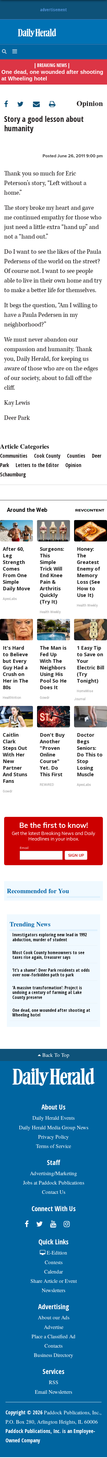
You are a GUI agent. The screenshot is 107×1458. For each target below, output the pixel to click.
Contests (54, 1262)
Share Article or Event (53, 1280)
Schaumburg (13, 474)
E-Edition (56, 1252)
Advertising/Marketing (53, 1173)
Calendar (53, 1271)
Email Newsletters (53, 1391)
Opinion (90, 102)
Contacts (53, 1345)
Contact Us (53, 1191)
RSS (53, 1382)
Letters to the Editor (37, 465)
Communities (13, 455)
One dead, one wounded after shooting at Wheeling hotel (52, 75)
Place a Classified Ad (53, 1336)
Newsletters (53, 1290)
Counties (76, 455)
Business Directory (53, 1354)
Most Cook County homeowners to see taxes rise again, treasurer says (48, 954)
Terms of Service (53, 1146)
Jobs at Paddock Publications (53, 1182)
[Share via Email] (41, 103)
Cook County (47, 455)
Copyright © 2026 (24, 1412)
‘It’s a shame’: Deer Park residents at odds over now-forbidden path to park (51, 972)
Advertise (53, 1326)
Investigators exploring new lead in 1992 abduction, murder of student (49, 937)
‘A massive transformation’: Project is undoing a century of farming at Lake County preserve (47, 992)
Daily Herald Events (53, 1117)
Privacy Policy (53, 1136)
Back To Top (55, 1054)
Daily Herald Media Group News (53, 1127)
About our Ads (53, 1317)
